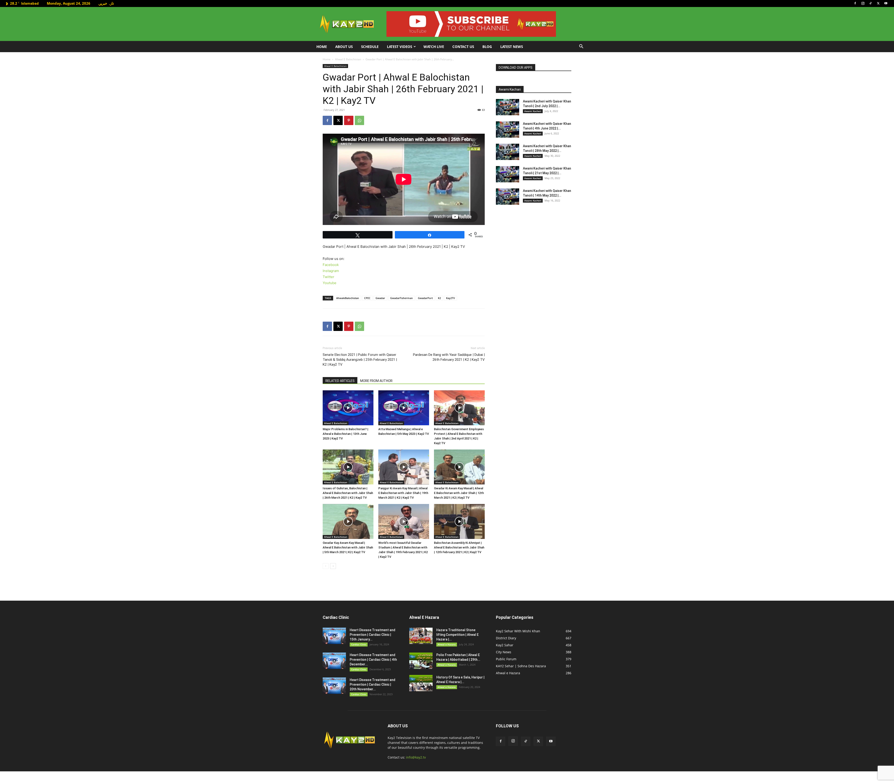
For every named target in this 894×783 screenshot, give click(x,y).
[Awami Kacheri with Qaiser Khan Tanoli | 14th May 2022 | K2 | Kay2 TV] (507, 196)
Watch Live (433, 46)
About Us (344, 46)
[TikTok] (870, 3)
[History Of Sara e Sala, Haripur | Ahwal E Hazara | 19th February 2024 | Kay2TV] (421, 683)
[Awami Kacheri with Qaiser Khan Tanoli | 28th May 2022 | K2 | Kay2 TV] (507, 152)
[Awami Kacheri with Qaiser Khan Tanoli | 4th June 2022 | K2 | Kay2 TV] (507, 129)
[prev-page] (325, 566)
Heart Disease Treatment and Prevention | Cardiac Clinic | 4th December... (373, 659)
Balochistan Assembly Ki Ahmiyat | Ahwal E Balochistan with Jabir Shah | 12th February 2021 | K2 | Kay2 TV (459, 547)
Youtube (329, 283)
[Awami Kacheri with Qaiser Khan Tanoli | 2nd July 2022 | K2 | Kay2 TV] (507, 107)
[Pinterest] (348, 120)
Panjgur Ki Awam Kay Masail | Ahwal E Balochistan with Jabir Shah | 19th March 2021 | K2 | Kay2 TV (403, 493)
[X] (878, 3)
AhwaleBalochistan (347, 298)
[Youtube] (885, 3)
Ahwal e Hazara (447, 644)
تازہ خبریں (106, 3)
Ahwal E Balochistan (348, 59)
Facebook (331, 264)
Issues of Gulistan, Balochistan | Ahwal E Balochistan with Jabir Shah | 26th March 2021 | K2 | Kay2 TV (348, 493)
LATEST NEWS (511, 46)
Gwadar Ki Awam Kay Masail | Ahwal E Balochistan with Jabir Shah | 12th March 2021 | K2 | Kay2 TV (459, 493)
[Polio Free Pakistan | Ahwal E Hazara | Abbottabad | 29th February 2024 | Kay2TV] (421, 661)
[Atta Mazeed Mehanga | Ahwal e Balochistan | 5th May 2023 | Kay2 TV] (403, 407)
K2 (439, 298)
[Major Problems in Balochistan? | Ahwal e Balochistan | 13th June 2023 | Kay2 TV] (348, 407)
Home (321, 46)
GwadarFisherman (401, 298)
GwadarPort (425, 298)
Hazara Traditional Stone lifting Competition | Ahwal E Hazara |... (457, 634)
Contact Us (463, 46)
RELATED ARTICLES (340, 381)
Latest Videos (399, 46)
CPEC (367, 298)
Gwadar (380, 298)
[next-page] (333, 566)
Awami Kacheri (532, 111)
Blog (487, 46)
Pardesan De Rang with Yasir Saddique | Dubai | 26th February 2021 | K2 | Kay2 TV (449, 357)
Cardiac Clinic (358, 644)
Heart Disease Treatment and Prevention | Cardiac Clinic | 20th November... (372, 684)
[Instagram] (862, 3)
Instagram (331, 271)
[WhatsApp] (359, 120)
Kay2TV (450, 298)
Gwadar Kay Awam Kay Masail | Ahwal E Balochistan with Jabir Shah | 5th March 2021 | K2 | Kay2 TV (348, 547)
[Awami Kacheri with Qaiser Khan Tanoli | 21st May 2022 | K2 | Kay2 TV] (507, 174)
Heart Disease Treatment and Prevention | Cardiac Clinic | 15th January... (372, 634)
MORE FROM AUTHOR (376, 381)
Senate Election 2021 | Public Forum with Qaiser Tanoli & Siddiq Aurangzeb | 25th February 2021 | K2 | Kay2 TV (360, 360)
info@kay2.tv (416, 757)
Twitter (328, 277)
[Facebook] (855, 3)
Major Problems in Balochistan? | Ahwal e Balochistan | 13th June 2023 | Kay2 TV (345, 433)
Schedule (370, 46)
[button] (581, 47)
